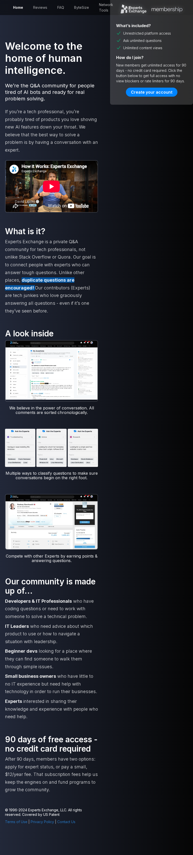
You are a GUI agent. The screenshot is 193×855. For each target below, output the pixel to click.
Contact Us (66, 822)
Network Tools (106, 7)
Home (18, 7)
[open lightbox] (52, 370)
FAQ (60, 7)
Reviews (40, 7)
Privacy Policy (42, 822)
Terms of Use (16, 822)
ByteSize (81, 7)
